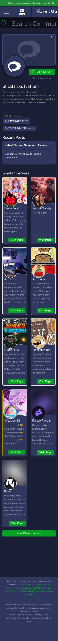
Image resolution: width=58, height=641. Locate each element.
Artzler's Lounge (10, 281)
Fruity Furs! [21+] (11, 210)
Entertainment (19, 128)
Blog (49, 591)
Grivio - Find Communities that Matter (25, 587)
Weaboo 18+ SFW (13, 422)
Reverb (9, 491)
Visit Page (17, 240)
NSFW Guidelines (37, 591)
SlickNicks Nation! (20, 86)
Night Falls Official (11, 352)
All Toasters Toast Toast (40, 281)
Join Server (44, 72)
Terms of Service (20, 591)
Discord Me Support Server (36, 584)
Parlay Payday (41, 420)
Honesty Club (41, 350)
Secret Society (42, 208)
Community (17, 121)
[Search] (4, 22)
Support (29, 594)
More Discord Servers (29, 533)
